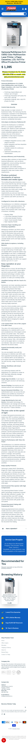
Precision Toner (16, 728)
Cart (26, 9)
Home (2, 640)
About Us (3, 650)
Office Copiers (4, 643)
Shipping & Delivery (6, 647)
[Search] (25, 14)
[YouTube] (4, 714)
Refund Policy (4, 652)
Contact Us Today (5, 654)
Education (3, 645)
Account (23, 9)
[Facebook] (2, 714)
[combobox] (14, 13)
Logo (11, 8)
